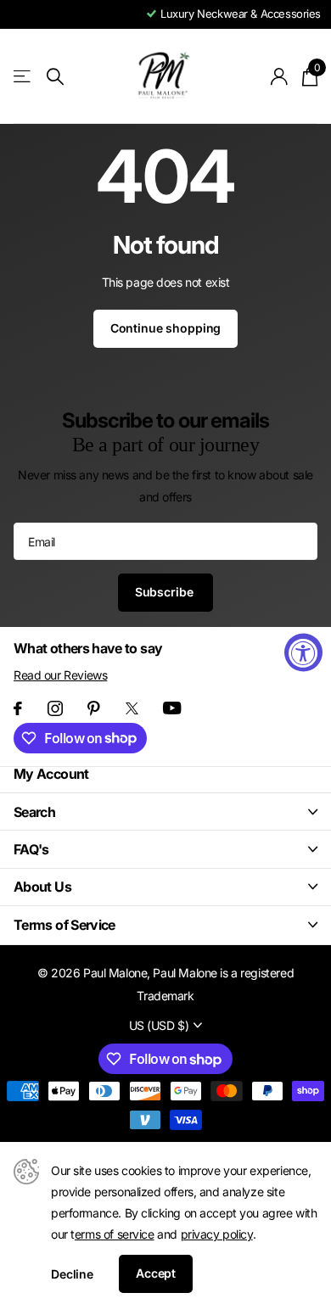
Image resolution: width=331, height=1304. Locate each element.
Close (165, 811)
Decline (72, 1274)
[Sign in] (280, 76)
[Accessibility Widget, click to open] (303, 652)
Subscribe (166, 592)
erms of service (114, 1234)
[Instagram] (55, 708)
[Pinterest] (93, 708)
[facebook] (18, 708)
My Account (51, 773)
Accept (156, 1273)
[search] (55, 77)
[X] (132, 708)
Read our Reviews (60, 675)
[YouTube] (172, 708)
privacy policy (217, 1234)
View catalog (23, 77)
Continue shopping (166, 328)
